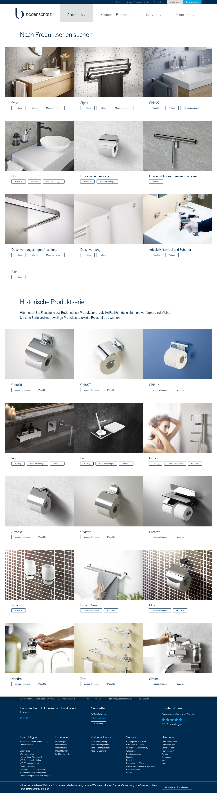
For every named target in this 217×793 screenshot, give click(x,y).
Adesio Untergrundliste (100, 747)
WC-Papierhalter (27, 754)
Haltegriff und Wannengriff (31, 757)
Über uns (184, 15)
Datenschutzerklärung (37, 789)
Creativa (154, 532)
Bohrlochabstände (133, 754)
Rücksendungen (133, 769)
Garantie (129, 757)
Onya (15, 103)
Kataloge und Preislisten (136, 741)
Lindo (153, 458)
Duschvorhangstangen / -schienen (35, 250)
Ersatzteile (130, 760)
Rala (14, 272)
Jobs (163, 763)
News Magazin (168, 750)
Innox (15, 458)
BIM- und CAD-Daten (135, 744)
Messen (165, 760)
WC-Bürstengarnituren (29, 763)
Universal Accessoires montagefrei (173, 176)
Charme (85, 532)
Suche (156, 2)
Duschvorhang (90, 250)
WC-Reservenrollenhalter (30, 760)
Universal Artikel (27, 744)
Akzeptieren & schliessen (176, 787)
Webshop (176, 2)
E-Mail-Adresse (98, 714)
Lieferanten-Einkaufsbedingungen (140, 766)
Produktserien (61, 744)
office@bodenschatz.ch (122, 698)
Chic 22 (154, 103)
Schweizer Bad (168, 747)
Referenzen (166, 757)
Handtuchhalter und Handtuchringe (34, 741)
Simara (154, 679)
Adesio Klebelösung (99, 741)
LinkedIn (145, 698)
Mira (152, 605)
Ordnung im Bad (168, 744)
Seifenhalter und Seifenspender (33, 772)
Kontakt (118, 2)
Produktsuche (61, 747)
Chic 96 (16, 385)
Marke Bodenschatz (170, 741)
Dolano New (88, 605)
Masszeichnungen (53, 108)
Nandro (16, 679)
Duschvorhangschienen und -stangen (35, 775)
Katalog (34, 108)
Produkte (75, 15)
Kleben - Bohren (114, 15)
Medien (129, 772)
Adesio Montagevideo (100, 744)
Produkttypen (29, 737)
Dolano (16, 605)
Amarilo (16, 532)
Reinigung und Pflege (135, 763)
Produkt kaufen (61, 750)
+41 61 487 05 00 (93, 698)
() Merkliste (193, 2)
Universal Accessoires (95, 176)
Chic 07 (85, 385)
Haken (23, 747)
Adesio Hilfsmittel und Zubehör (170, 250)
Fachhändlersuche (62, 754)
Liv (82, 458)
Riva (83, 679)
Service (152, 15)
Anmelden (98, 723)
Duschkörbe (25, 750)
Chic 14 (154, 385)
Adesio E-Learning (98, 750)
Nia (13, 176)
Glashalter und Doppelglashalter (33, 769)
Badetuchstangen (27, 766)
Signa (84, 103)
